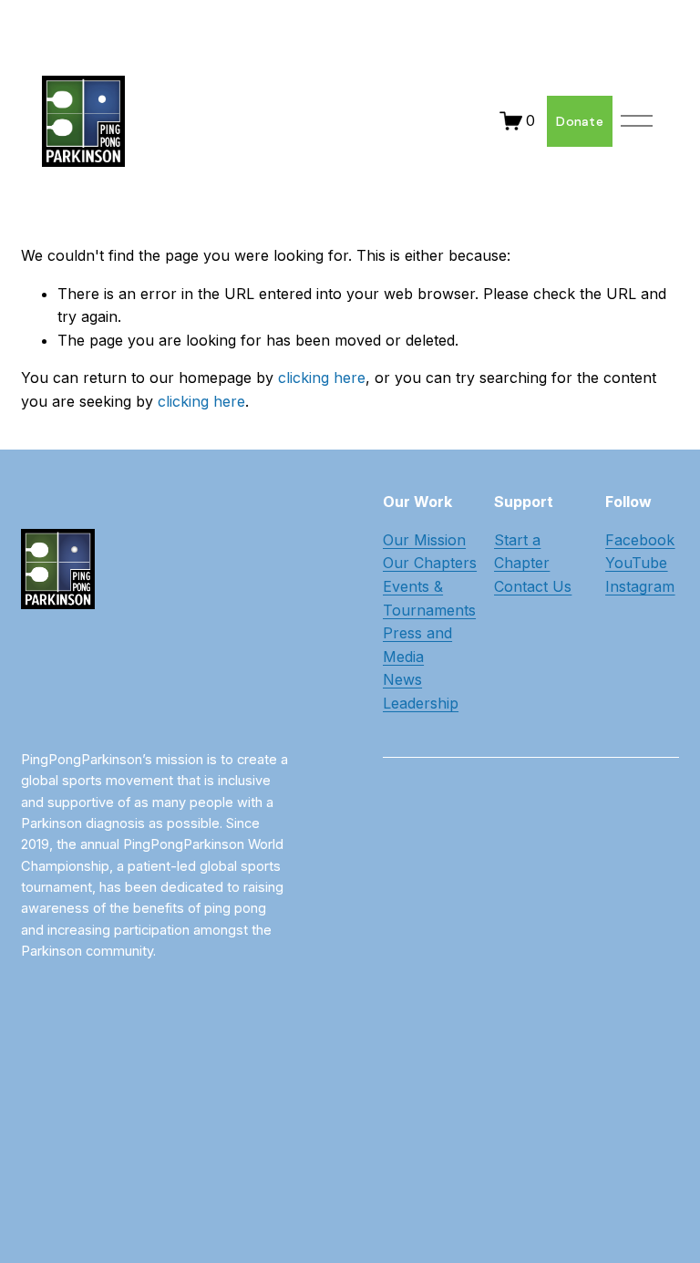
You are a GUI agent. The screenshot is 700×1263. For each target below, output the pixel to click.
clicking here (321, 377)
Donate (579, 121)
